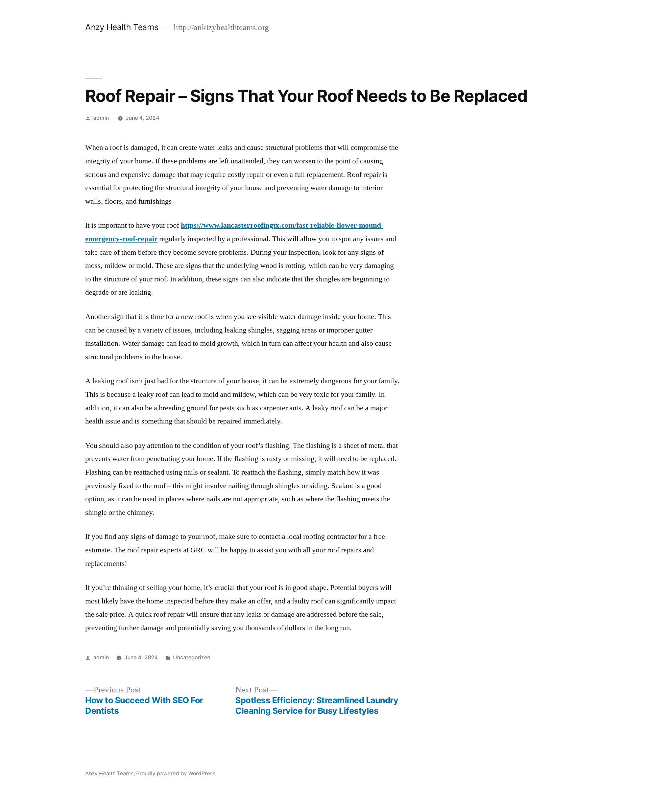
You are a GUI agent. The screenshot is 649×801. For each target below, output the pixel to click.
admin (101, 118)
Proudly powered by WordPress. (176, 773)
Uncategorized (192, 657)
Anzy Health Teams (122, 27)
